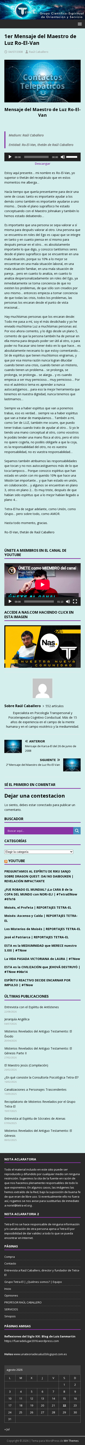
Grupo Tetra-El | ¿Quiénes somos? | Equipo (33, 1282)
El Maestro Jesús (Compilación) (26, 1065)
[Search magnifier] (77, 830)
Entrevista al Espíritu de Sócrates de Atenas (34, 1118)
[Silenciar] (63, 157)
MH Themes (71, 1441)
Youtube (16, 860)
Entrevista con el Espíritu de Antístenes (31, 1007)
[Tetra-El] (42, 17)
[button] (79, 24)
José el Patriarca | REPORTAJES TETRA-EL (36, 937)
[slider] (72, 156)
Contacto (10, 1263)
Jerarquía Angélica (16, 1019)
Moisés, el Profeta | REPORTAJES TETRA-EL (37, 907)
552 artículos (55, 706)
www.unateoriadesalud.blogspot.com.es (40, 1354)
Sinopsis (10, 1316)
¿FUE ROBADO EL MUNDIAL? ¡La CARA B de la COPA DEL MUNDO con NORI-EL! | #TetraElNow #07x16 (40, 894)
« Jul (7, 1429)
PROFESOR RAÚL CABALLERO (23, 1302)
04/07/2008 (15, 52)
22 (64, 1405)
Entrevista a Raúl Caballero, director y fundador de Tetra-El (42, 1272)
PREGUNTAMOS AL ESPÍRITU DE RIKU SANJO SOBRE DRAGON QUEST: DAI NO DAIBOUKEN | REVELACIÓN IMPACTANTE (38, 876)
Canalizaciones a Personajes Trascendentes (35, 1089)
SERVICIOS (11, 1309)
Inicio (7, 1289)
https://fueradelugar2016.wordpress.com (31, 1341)
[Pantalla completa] (75, 601)
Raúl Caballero (38, 52)
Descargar (42, 163)
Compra (9, 1257)
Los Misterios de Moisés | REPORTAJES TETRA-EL (42, 929)
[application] (42, 157)
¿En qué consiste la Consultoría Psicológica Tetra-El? (41, 1077)
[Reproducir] (10, 157)
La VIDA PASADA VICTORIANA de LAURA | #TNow (42, 959)
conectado (44, 805)
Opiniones (11, 1295)
